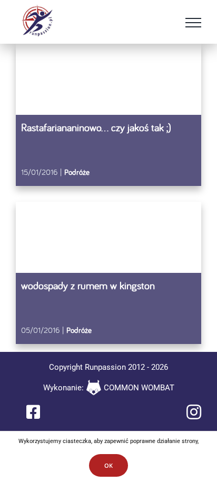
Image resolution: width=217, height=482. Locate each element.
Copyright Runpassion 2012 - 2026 (108, 367)
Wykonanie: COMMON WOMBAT (108, 387)
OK (108, 465)
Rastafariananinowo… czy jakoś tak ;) (96, 127)
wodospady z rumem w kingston (88, 285)
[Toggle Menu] (193, 22)
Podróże (77, 172)
